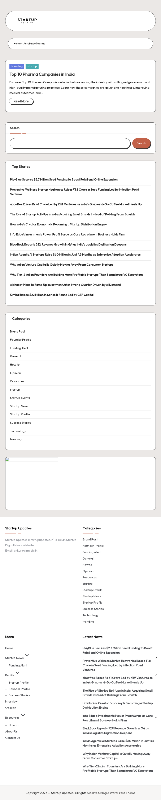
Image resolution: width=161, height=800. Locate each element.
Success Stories (20, 423)
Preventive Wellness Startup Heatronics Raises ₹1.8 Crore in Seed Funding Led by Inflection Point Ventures (74, 192)
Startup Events (20, 398)
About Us (11, 731)
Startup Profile (20, 414)
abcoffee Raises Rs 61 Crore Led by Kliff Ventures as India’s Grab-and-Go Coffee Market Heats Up (76, 204)
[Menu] (146, 20)
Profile (9, 675)
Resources (17, 381)
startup (32, 66)
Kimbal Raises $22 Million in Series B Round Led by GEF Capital (51, 295)
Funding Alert (19, 348)
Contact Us (12, 738)
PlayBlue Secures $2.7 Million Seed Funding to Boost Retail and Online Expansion (64, 179)
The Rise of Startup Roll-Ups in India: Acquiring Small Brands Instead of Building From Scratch (72, 214)
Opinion (15, 373)
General (15, 356)
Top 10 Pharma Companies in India (42, 74)
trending (17, 66)
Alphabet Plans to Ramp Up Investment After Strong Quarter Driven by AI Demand (65, 285)
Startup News (19, 406)
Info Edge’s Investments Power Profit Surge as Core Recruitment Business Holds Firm (67, 234)
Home (17, 43)
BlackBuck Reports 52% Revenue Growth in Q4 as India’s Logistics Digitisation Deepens (68, 244)
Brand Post (17, 331)
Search (14, 128)
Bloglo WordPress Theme (117, 793)
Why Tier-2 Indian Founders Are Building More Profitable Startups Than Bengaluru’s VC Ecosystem (76, 275)
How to (15, 364)
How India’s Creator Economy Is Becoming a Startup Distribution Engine (58, 224)
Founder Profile (20, 340)
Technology (18, 431)
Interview (11, 701)
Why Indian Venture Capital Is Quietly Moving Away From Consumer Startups (61, 264)
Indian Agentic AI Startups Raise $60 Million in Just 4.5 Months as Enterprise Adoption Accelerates (75, 254)
